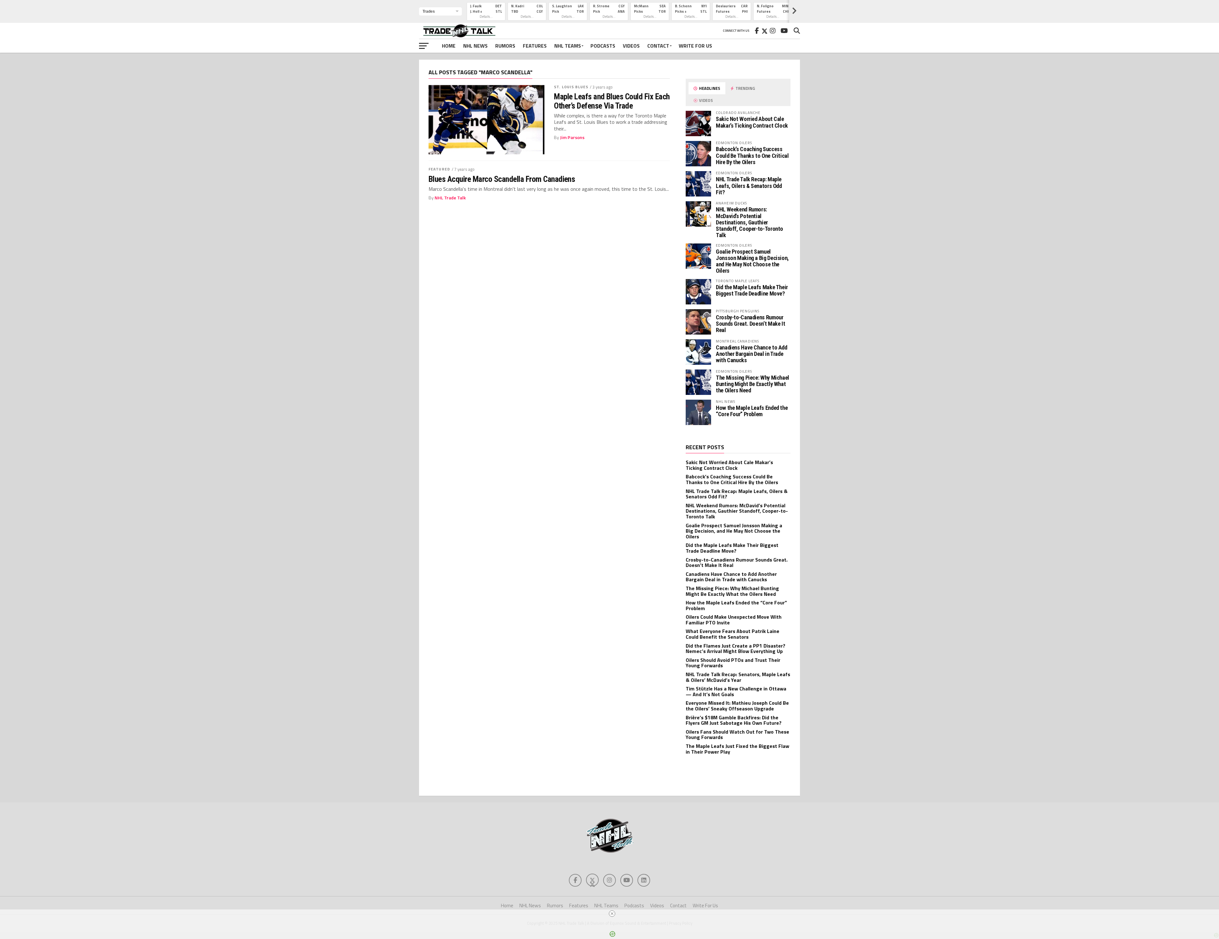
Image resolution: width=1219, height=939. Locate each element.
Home (449, 46)
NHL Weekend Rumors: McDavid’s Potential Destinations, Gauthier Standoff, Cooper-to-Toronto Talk (749, 222)
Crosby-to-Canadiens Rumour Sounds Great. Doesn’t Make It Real (750, 323)
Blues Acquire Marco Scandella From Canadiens (502, 179)
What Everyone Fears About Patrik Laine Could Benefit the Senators (732, 634)
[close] (612, 913)
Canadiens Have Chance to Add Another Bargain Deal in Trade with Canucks (751, 353)
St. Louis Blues (571, 87)
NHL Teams (567, 46)
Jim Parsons (572, 137)
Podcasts (602, 46)
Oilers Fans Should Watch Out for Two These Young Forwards (737, 734)
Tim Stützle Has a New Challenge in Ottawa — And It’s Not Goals (736, 691)
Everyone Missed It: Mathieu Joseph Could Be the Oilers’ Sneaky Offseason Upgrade (737, 705)
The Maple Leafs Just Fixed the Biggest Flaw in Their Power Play (737, 749)
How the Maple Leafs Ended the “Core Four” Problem (752, 410)
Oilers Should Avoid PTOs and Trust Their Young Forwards (733, 662)
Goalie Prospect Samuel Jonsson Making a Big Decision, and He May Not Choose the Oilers (752, 261)
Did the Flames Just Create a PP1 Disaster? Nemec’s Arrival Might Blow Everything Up (735, 648)
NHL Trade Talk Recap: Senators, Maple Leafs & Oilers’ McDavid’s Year (738, 677)
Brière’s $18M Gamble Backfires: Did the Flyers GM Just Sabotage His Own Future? (734, 720)
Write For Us (695, 46)
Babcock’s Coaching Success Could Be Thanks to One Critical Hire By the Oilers (752, 155)
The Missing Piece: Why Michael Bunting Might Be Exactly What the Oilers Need (752, 384)
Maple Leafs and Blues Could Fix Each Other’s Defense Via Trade (612, 101)
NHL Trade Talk (450, 197)
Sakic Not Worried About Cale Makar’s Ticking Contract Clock (752, 122)
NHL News (475, 46)
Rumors (505, 46)
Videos (631, 46)
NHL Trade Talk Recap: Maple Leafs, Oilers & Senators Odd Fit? (749, 185)
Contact (658, 46)
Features (535, 46)
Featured (439, 169)
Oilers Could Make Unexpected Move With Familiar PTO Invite (734, 619)
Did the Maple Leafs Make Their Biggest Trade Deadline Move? (752, 290)
